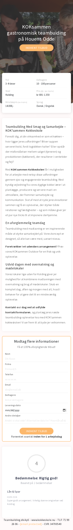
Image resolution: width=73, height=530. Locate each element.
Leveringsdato (13, 405)
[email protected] (31, 524)
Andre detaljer (13, 415)
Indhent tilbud (37, 47)
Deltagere (10, 394)
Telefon (9, 374)
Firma (8, 364)
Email (8, 384)
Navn (7, 353)
